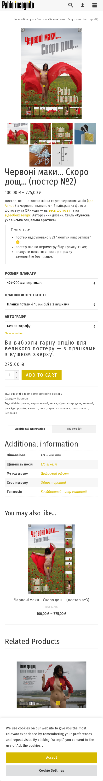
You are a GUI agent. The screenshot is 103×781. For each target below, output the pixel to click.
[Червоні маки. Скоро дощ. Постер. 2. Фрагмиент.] (40, 133)
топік (74, 408)
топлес (83, 408)
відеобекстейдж (18, 215)
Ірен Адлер (12, 408)
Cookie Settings (51, 771)
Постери (22, 398)
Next (94, 574)
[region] (51, 749)
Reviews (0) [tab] (74, 428)
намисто (33, 408)
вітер (70, 403)
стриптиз (53, 408)
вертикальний (39, 403)
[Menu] (95, 5)
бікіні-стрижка (20, 403)
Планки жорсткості (25, 295)
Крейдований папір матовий (64, 492)
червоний (11, 413)
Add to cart (41, 375)
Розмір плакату (20, 273)
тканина (65, 408)
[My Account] (83, 5)
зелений (88, 403)
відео (62, 403)
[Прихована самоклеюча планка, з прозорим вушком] (85, 133)
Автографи (16, 316)
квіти (23, 408)
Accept (51, 758)
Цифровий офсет (55, 473)
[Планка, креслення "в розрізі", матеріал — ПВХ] (63, 156)
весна (53, 403)
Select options (51, 621)
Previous (9, 574)
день (78, 403)
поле (43, 408)
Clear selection (14, 333)
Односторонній (53, 483)
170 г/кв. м (49, 464)
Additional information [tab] (30, 428)
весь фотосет (59, 211)
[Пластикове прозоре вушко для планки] (40, 156)
